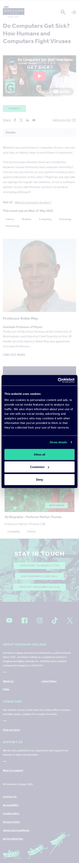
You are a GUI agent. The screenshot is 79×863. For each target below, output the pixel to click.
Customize (37, 467)
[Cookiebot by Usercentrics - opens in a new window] (58, 380)
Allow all (39, 454)
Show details (58, 442)
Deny (39, 479)
